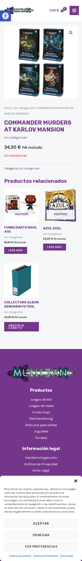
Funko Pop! (41, 412)
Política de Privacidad (45, 555)
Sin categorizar (24, 108)
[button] (5, 15)
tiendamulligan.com (41, 458)
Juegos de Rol (41, 399)
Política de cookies (20, 555)
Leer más (15, 250)
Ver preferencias (41, 546)
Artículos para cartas (41, 425)
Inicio (8, 108)
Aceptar (41, 523)
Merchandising (41, 418)
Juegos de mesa (41, 406)
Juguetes (41, 431)
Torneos (41, 438)
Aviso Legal (66, 555)
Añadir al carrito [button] (16, 327)
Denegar (41, 535)
